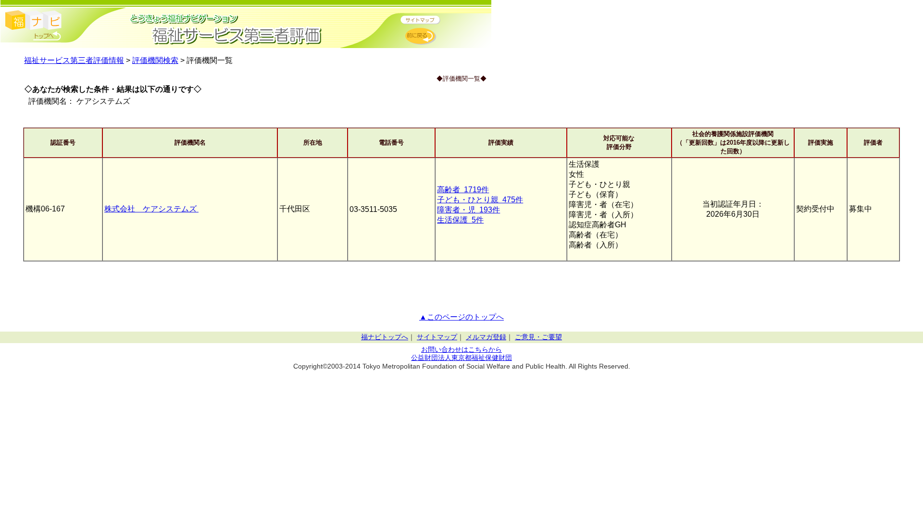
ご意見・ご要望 (538, 337)
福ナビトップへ (384, 337)
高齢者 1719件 (463, 189)
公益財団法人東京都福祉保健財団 (461, 357)
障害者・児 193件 (468, 210)
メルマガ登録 (486, 337)
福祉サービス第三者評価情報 (74, 60)
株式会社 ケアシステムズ (151, 209)
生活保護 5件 (460, 220)
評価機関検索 (155, 60)
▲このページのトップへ (461, 317)
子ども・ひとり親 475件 (480, 200)
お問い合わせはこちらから (461, 349)
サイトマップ (437, 337)
